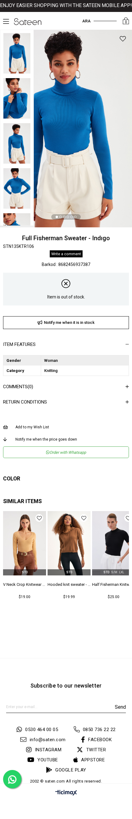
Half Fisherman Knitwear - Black (69, 584)
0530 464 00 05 (41, 729)
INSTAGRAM (48, 750)
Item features (19, 344)
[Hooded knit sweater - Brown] (24, 543)
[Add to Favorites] (123, 39)
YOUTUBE (47, 760)
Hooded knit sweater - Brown (24, 584)
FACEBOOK (100, 739)
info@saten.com (48, 739)
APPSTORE (93, 760)
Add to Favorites (39, 518)
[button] (57, 217)
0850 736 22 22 (99, 729)
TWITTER (96, 750)
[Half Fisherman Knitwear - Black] (69, 543)
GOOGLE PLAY (70, 770)
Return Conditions (25, 402)
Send (120, 707)
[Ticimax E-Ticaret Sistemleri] (66, 794)
